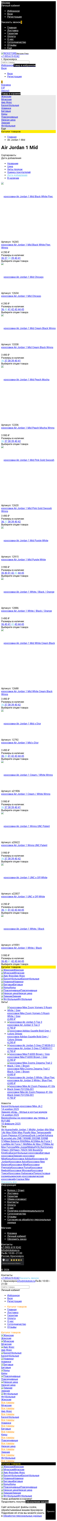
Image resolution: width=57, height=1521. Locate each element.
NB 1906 (23, 1138)
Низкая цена (8, 1446)
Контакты (13, 1202)
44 (19, 309)
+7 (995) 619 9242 (11, 1247)
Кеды (9, 1158)
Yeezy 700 (19, 1150)
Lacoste (7, 1138)
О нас (10, 39)
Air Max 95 (8, 1132)
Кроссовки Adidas (22, 1158)
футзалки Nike (21, 1179)
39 (13, 258)
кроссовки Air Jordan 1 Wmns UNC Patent (24, 845)
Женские (6, 1399)
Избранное (18, 65)
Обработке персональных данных (22, 1515)
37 (6, 258)
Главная (12, 27)
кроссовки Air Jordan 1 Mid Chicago (21, 296)
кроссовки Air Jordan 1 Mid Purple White (23, 559)
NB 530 (41, 1138)
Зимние (5, 1452)
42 (13, 309)
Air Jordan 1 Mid (24, 1129)
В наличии (13, 178)
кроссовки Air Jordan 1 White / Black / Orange (26, 610)
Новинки (6, 1422)
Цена (10, 166)
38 (9, 258)
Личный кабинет (16, 1236)
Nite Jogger (21, 1147)
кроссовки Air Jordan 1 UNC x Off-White (23, 896)
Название (12, 163)
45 (22, 309)
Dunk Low (35, 1135)
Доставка (12, 30)
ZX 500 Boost (31, 1150)
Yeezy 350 (8, 1150)
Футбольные (8, 1457)
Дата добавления (17, 175)
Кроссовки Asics (18, 1161)
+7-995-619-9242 (10, 56)
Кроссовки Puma (20, 1167)
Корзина (12, 1233)
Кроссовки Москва (20, 1170)
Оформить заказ (16, 1239)
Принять (51, 1511)
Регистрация (14, 16)
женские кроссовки (22, 1176)
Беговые (6, 1428)
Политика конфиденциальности (25, 1210)
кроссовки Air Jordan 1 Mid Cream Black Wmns (27, 347)
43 (16, 309)
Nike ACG (30, 1141)
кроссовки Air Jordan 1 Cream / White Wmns (25, 794)
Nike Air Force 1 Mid (16, 1144)
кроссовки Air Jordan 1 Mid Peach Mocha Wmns (27, 427)
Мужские (6, 1405)
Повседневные (9, 1440)
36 (3, 258)
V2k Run (40, 1147)
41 (19, 258)
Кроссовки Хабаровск (20, 1173)
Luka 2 (14, 1138)
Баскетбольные (10, 1417)
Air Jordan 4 (39, 1129)
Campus (25, 1135)
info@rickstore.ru (10, 1250)
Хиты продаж (14, 169)
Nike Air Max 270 (36, 1144)
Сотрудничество (16, 42)
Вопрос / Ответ (15, 1190)
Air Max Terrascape (38, 1132)
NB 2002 (32, 1138)
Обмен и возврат (17, 1199)
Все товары (7, 1402)
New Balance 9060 (15, 1141)
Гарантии (12, 33)
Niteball (32, 1147)
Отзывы (11, 45)
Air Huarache (8, 1129)
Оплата (11, 36)
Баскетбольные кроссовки (25, 1152)
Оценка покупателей (19, 172)
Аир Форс (6, 1411)
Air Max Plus (21, 1132)
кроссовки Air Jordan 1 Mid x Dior (19, 742)
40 (16, 258)
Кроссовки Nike (18, 1164)
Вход (10, 13)
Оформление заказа (37, 1501)
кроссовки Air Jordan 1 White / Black (21, 947)
